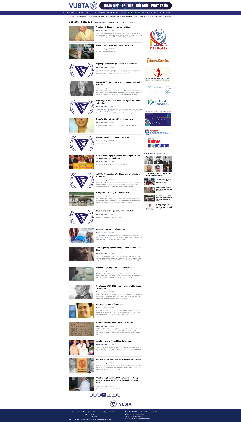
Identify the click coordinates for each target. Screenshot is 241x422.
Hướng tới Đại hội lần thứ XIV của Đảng (149, 16)
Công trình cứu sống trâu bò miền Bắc (112, 193)
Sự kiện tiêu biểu (80, 16)
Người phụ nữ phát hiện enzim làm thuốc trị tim (116, 64)
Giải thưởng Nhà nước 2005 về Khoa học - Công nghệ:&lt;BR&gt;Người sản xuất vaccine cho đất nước (117, 380)
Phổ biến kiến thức (113, 12)
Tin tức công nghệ (113, 22)
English (168, 12)
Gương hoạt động (100, 22)
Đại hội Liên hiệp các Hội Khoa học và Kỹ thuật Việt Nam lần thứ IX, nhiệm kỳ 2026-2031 (112, 16)
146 (109, 395)
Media (156, 12)
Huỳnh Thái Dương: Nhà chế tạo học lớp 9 (114, 46)
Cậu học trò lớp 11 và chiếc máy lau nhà (113, 341)
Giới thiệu (81, 12)
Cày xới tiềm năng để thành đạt (109, 304)
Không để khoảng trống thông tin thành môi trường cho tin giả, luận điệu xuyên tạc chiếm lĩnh (164, 207)
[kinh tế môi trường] (158, 143)
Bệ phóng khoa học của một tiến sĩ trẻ (112, 137)
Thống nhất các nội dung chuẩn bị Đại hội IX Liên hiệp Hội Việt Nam (163, 180)
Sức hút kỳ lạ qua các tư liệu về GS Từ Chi (114, 323)
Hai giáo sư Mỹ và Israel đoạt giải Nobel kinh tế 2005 (118, 360)
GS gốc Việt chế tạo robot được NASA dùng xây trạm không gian (164, 189)
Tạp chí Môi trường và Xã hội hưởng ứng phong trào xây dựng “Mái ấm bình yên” (164, 198)
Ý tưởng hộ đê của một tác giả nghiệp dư (114, 27)
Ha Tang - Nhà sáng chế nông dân (110, 229)
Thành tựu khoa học (129, 22)
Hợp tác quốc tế (147, 12)
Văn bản (123, 12)
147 (114, 395)
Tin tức (88, 12)
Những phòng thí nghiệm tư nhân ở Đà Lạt (114, 211)
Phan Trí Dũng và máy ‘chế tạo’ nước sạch (114, 119)
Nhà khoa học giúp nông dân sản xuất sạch (115, 268)
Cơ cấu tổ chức (71, 12)
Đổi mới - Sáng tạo (134, 12)
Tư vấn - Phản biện (99, 12)
